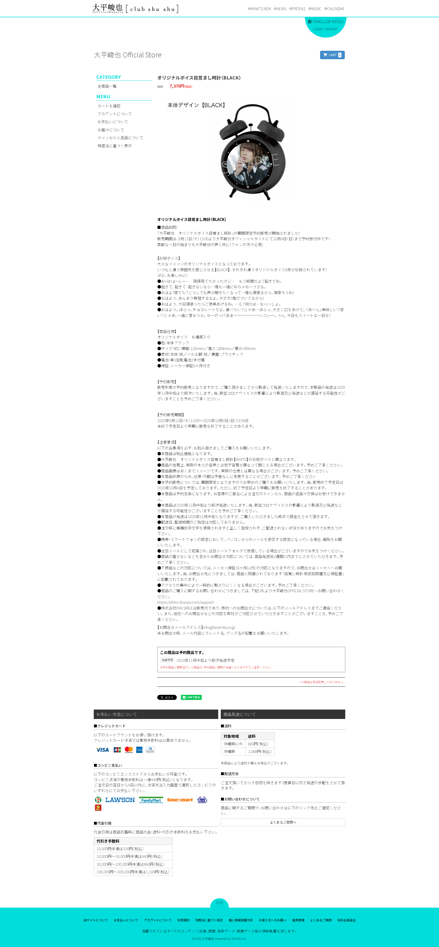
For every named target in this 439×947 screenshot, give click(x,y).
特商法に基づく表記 (209, 920)
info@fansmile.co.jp (219, 627)
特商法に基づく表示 (115, 145)
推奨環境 (298, 920)
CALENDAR (335, 8)
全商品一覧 (107, 86)
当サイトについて (96, 920)
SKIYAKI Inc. (239, 938)
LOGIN (318, 28)
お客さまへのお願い (272, 920)
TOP (219, 902)
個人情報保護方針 (241, 920)
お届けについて (111, 129)
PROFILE (299, 8)
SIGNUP (331, 28)
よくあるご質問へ (283, 822)
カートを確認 (109, 105)
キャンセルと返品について (120, 137)
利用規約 (183, 920)
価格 (160, 86)
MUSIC (316, 8)
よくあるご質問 (321, 920)
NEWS (281, 8)
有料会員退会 (346, 920)
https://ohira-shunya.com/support (185, 602)
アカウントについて (115, 113)
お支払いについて (113, 121)
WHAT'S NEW (261, 8)
